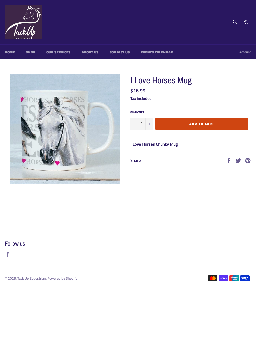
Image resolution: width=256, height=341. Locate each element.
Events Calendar (157, 52)
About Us (90, 52)
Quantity (137, 112)
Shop (30, 52)
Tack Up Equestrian (32, 278)
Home (10, 52)
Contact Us (120, 52)
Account (245, 51)
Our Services (58, 52)
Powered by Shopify (63, 278)
